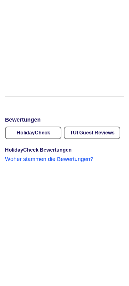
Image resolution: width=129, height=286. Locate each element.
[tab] (33, 133)
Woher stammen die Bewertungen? (49, 159)
